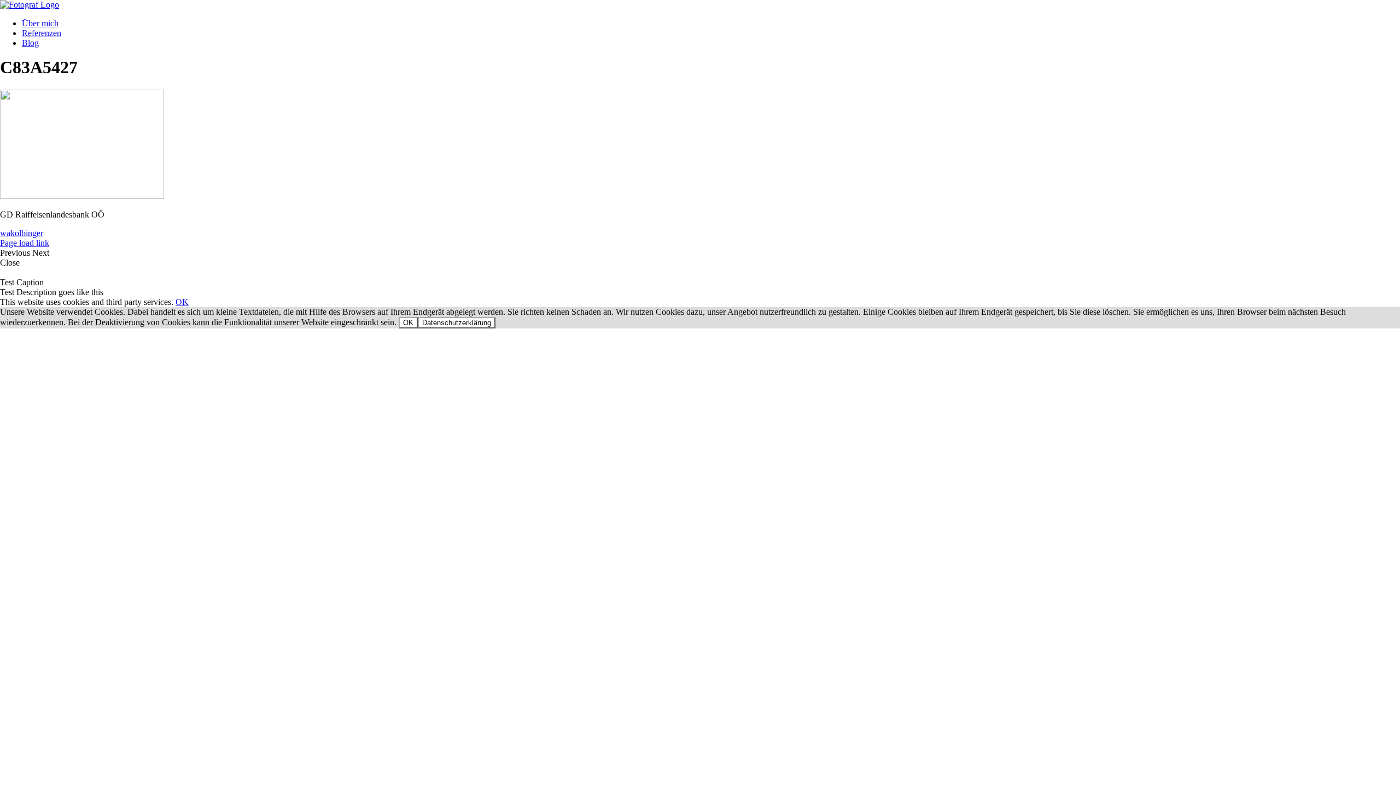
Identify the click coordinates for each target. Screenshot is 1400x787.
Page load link (24, 243)
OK (182, 302)
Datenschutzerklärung (456, 323)
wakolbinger (21, 233)
